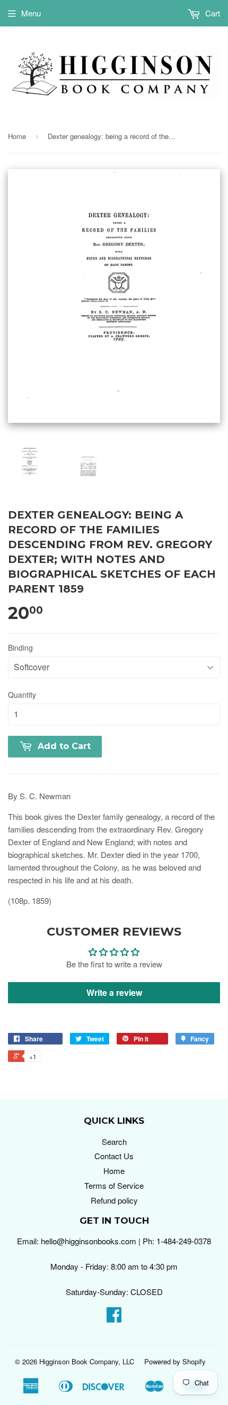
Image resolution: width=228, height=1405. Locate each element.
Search (114, 1141)
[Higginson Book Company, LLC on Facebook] (114, 1317)
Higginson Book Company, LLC (86, 1361)
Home (17, 136)
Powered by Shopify (175, 1361)
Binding (20, 647)
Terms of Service (114, 1185)
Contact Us (114, 1155)
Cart (211, 13)
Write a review (114, 992)
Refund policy (114, 1200)
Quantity (22, 694)
